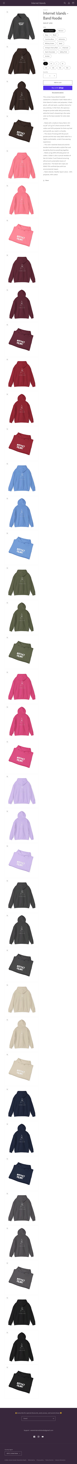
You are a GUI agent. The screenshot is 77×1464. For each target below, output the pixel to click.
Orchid (47, 56)
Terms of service (49, 1460)
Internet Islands (12, 1460)
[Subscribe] (53, 1418)
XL (62, 63)
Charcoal (65, 48)
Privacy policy (40, 1460)
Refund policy (31, 1460)
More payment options (58, 92)
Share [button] (47, 180)
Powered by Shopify (21, 1460)
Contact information (60, 1460)
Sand (60, 43)
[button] (4, 3)
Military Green (49, 43)
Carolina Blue (49, 39)
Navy (46, 35)
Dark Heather (49, 31)
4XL (60, 68)
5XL (67, 68)
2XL (46, 68)
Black (54, 35)
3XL (53, 68)
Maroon (61, 31)
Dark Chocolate (50, 52)
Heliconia (62, 39)
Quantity (45, 72)
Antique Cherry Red (51, 48)
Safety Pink (63, 52)
